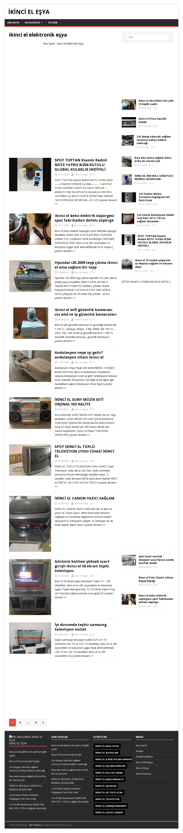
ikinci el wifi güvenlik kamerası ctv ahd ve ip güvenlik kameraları (86, 312)
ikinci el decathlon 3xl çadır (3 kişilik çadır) (156, 102)
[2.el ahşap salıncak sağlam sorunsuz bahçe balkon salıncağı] (128, 143)
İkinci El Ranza (143, 773)
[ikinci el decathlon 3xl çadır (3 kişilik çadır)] (129, 107)
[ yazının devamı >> (79, 434)
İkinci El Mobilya (144, 762)
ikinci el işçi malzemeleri (110, 765)
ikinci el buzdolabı (106, 752)
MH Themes (35, 825)
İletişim (53, 22)
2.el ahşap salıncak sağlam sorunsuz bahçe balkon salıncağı (154, 140)
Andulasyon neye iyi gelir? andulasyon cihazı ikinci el (79, 355)
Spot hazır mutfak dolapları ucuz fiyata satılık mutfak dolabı (156, 559)
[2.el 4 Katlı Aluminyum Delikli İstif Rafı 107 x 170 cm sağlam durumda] (128, 222)
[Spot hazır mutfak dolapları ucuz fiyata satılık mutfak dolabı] (129, 563)
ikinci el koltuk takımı (109, 772)
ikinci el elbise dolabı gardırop (114, 759)
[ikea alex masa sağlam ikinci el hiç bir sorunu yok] (127, 164)
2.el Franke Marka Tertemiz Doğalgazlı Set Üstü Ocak (154, 197)
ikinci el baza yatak (107, 746)
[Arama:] (147, 37)
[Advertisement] (63, 103)
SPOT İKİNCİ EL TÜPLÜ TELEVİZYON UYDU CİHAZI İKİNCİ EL (84, 451)
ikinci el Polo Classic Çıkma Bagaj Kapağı (156, 579)
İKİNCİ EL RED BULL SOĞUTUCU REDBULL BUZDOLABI (154, 177)
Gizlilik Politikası (144, 756)
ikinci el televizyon (107, 799)
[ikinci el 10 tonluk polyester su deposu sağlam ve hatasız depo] (127, 267)
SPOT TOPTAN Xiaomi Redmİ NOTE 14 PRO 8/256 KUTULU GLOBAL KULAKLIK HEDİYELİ (81, 165)
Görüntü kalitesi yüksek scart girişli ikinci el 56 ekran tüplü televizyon (82, 566)
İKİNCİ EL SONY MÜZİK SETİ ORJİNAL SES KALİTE (79, 402)
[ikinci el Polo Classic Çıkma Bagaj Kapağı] (129, 584)
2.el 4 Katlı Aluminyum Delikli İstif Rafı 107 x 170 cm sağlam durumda (155, 218)
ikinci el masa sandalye (109, 779)
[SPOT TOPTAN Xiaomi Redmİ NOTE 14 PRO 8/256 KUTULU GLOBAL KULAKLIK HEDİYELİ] (128, 243)
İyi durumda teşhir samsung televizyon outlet (81, 627)
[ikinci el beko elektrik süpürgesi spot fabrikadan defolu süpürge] (129, 602)
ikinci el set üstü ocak (109, 792)
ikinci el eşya (81, 174)
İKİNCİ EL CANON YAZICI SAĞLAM (84, 498)
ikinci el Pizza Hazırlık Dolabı (152, 120)
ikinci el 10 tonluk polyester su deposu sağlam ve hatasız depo (153, 263)
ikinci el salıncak (105, 785)
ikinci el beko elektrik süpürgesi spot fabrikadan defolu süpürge (84, 218)
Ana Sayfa (13, 22)
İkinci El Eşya (142, 768)
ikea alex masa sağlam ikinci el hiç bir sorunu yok (152, 159)
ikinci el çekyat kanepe (109, 812)
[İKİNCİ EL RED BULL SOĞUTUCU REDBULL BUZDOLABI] (127, 182)
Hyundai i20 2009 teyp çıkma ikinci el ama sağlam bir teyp (86, 265)
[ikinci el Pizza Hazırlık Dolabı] (129, 125)
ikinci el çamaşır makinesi (110, 805)
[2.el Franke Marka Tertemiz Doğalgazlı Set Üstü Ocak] (129, 200)
